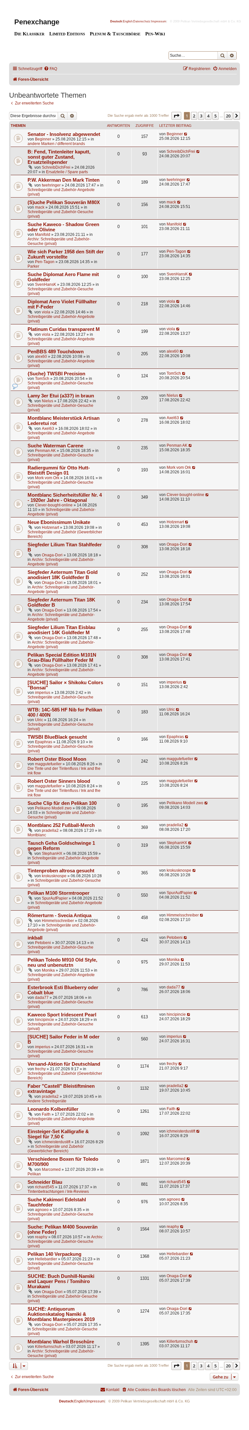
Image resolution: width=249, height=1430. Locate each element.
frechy (40, 1069)
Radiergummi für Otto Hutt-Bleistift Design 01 (59, 470)
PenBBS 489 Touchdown (56, 351)
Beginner (43, 139)
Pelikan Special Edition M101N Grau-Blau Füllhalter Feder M (62, 657)
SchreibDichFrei (56, 167)
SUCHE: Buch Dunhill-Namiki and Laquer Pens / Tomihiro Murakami (61, 1281)
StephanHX (52, 853)
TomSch (42, 378)
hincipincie (44, 1019)
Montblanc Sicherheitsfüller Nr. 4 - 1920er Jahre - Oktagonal (65, 497)
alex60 (41, 356)
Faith (46, 1114)
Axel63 (48, 428)
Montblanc (37, 835)
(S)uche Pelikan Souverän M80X (64, 202)
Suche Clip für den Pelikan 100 (62, 803)
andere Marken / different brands (56, 143)
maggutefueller (48, 764)
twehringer (51, 185)
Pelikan (34, 1174)
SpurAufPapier (55, 898)
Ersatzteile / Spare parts (67, 172)
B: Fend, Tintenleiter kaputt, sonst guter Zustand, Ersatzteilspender (59, 157)
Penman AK (45, 450)
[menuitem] (50, 69)
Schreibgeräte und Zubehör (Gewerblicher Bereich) (56, 1148)
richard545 (44, 1187)
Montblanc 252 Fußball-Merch (61, 825)
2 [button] (194, 116)
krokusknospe (54, 876)
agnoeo (42, 1209)
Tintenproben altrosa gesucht (61, 870)
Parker (33, 266)
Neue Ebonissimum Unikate (59, 522)
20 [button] (228, 116)
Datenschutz (141, 21)
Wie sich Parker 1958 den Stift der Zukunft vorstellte (66, 254)
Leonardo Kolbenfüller (53, 1109)
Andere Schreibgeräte (47, 1101)
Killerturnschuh (48, 1346)
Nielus (47, 401)
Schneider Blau (45, 1182)
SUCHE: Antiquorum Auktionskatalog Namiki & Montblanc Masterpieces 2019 (61, 1314)
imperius (42, 692)
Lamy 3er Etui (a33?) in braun (61, 395)
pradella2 (50, 830)
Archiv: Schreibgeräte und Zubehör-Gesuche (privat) (65, 1241)
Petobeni (43, 942)
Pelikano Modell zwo (53, 808)
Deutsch (116, 21)
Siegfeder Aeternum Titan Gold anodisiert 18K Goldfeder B (63, 575)
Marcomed (51, 1169)
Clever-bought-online (54, 505)
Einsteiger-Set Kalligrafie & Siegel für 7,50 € (58, 1134)
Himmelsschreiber (58, 920)
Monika (48, 970)
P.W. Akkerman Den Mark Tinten (64, 180)
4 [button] (208, 116)
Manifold (42, 234)
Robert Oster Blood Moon (57, 759)
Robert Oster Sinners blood (59, 781)
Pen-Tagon (44, 262)
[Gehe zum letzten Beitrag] (186, 134)
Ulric (39, 720)
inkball (35, 937)
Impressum (158, 21)
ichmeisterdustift (56, 1142)
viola (46, 312)
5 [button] (215, 116)
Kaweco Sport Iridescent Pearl (62, 1014)
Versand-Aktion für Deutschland (64, 1064)
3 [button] (201, 116)
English (128, 21)
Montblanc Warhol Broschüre (61, 1341)
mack (39, 207)
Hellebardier (46, 1259)
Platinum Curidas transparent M (64, 329)
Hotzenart (50, 527)
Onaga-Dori (52, 555)
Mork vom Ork (47, 478)
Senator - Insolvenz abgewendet (64, 134)
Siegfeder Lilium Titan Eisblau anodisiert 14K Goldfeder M (61, 630)
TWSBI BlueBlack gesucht (57, 737)
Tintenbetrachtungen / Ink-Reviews (58, 1191)
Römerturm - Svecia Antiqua (59, 915)
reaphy (41, 1237)
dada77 (42, 997)
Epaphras (43, 742)
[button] (176, 116)
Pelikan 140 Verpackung (54, 1254)
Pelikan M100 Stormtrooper (58, 893)
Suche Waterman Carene (55, 445)
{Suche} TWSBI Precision (56, 373)
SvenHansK (45, 284)
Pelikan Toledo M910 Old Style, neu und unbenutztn (62, 962)
